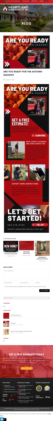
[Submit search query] (48, 298)
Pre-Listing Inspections (26, 252)
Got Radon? (13, 323)
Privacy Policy (26, 409)
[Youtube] (11, 396)
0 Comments (20, 316)
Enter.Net (41, 408)
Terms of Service (33, 409)
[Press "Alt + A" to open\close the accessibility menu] (2, 419)
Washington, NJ (25, 1)
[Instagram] (13, 394)
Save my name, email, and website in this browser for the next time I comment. (25, 286)
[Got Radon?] (6, 324)
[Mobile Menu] (49, 8)
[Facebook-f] (3, 341)
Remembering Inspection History (42, 258)
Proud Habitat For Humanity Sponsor (12, 1)
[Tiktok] (15, 394)
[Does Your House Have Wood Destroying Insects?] (6, 332)
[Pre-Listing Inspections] (6, 316)
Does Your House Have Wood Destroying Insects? (21, 331)
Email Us (41, 1)
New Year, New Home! (10, 254)
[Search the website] (26, 297)
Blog (4, 306)
